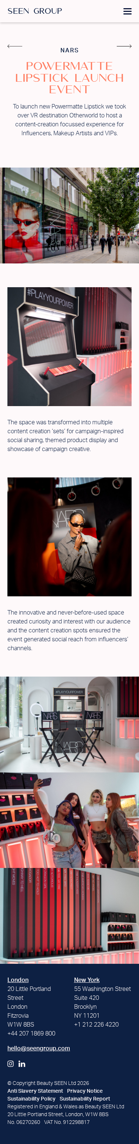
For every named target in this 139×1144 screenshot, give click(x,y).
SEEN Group (34, 11)
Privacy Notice (85, 1091)
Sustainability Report (85, 1099)
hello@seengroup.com (38, 1048)
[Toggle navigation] (127, 10)
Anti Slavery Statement (35, 1091)
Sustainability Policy (31, 1099)
